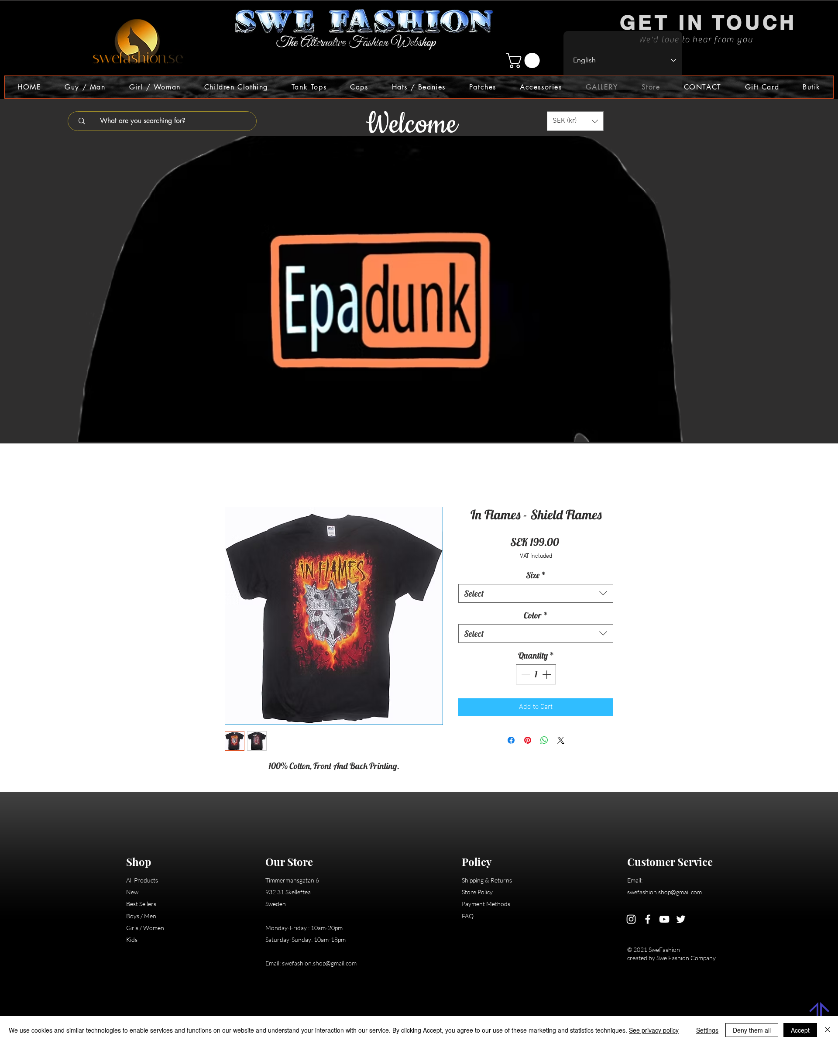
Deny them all (752, 1030)
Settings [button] (707, 1030)
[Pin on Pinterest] (527, 740)
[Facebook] (648, 919)
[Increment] (547, 674)
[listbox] (575, 121)
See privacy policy (654, 1030)
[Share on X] (561, 740)
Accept (800, 1030)
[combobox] (535, 593)
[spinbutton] (536, 674)
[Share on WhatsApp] (544, 740)
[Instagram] (631, 919)
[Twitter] (681, 919)
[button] (524, 60)
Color (536, 615)
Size (536, 575)
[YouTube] (664, 919)
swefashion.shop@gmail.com (319, 963)
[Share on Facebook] (511, 740)
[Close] (827, 1030)
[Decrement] (524, 674)
